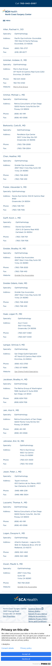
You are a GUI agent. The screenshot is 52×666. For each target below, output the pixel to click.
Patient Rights (34, 611)
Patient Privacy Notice (37, 614)
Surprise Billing (34, 609)
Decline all (26, 659)
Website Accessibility (37, 616)
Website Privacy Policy (37, 619)
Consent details (7, 648)
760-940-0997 (26, 3)
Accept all (26, 654)
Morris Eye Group (20, 87)
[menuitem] (26, 598)
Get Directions (9, 616)
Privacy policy (26, 648)
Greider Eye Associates (24, 275)
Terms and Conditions (37, 621)
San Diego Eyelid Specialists (26, 372)
